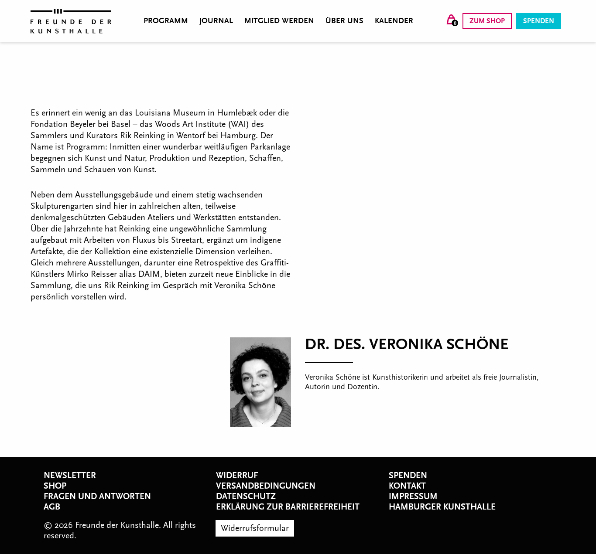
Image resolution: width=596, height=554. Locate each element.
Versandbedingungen (265, 486)
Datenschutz (246, 496)
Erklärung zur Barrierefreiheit (288, 507)
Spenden (538, 21)
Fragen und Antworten (97, 496)
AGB (52, 507)
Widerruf (237, 475)
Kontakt (407, 486)
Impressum (413, 496)
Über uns (344, 20)
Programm (166, 20)
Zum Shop (487, 21)
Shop (55, 486)
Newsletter (70, 475)
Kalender (394, 20)
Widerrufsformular (255, 528)
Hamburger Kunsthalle (442, 507)
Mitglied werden (279, 20)
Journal (216, 20)
